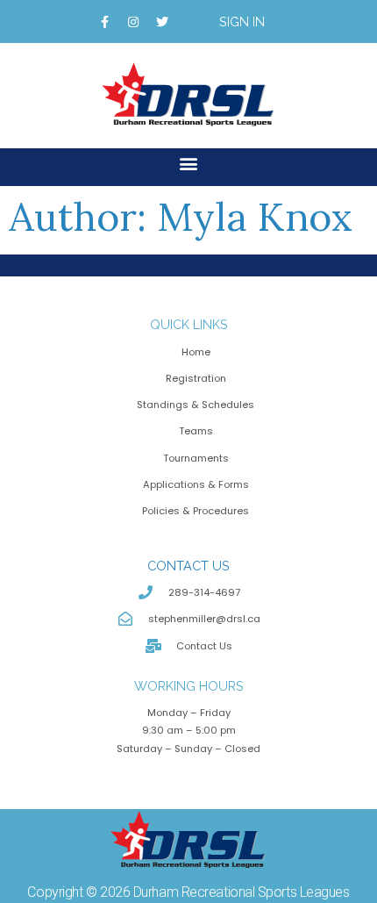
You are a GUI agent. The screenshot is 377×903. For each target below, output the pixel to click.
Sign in (242, 21)
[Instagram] (133, 22)
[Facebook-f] (104, 22)
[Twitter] (162, 22)
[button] (188, 162)
